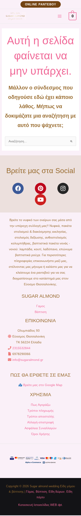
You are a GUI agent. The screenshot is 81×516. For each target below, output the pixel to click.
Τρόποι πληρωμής (40, 410)
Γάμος (30, 491)
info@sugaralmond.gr (27, 360)
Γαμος (40, 306)
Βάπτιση (41, 312)
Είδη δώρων (57, 491)
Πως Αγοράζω (40, 405)
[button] (40, 4)
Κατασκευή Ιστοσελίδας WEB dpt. (40, 505)
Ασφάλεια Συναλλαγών (40, 428)
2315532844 (21, 348)
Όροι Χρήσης (40, 434)
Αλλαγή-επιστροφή (40, 422)
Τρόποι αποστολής (40, 416)
